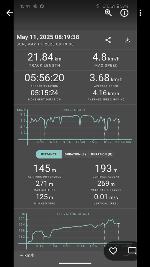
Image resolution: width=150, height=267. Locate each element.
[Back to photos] (9, 12)
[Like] (113, 251)
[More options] (140, 13)
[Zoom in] (108, 13)
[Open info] (124, 13)
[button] (22, 133)
